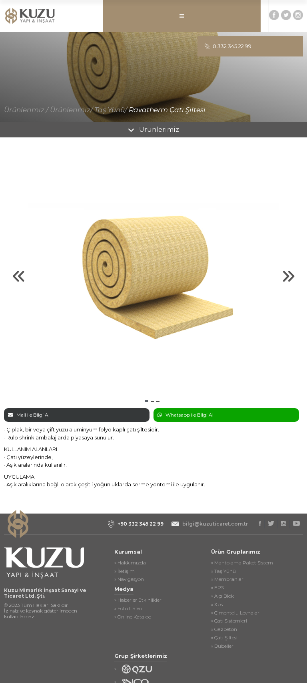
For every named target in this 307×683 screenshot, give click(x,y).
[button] (146, 401)
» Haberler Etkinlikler (137, 600)
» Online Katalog (133, 617)
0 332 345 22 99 (232, 46)
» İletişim (124, 571)
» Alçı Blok (222, 596)
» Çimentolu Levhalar (235, 613)
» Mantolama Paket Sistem (242, 563)
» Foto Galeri (128, 608)
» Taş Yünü (223, 571)
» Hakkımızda (130, 563)
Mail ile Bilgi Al (33, 415)
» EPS (217, 587)
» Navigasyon (129, 579)
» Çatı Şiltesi (224, 638)
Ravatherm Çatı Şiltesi (167, 110)
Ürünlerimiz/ (71, 110)
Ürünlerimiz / (26, 110)
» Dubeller (222, 646)
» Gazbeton (224, 629)
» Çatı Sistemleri (229, 621)
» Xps (217, 604)
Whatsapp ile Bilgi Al (189, 415)
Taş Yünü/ (110, 110)
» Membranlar (227, 579)
